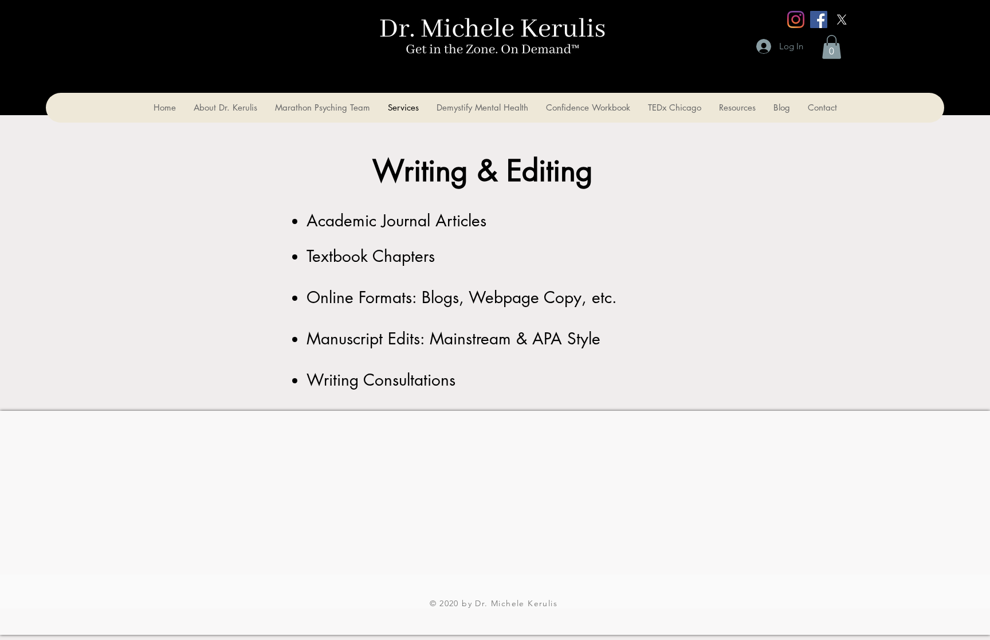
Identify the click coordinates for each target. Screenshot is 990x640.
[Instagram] (795, 19)
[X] (841, 19)
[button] (832, 47)
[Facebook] (818, 19)
